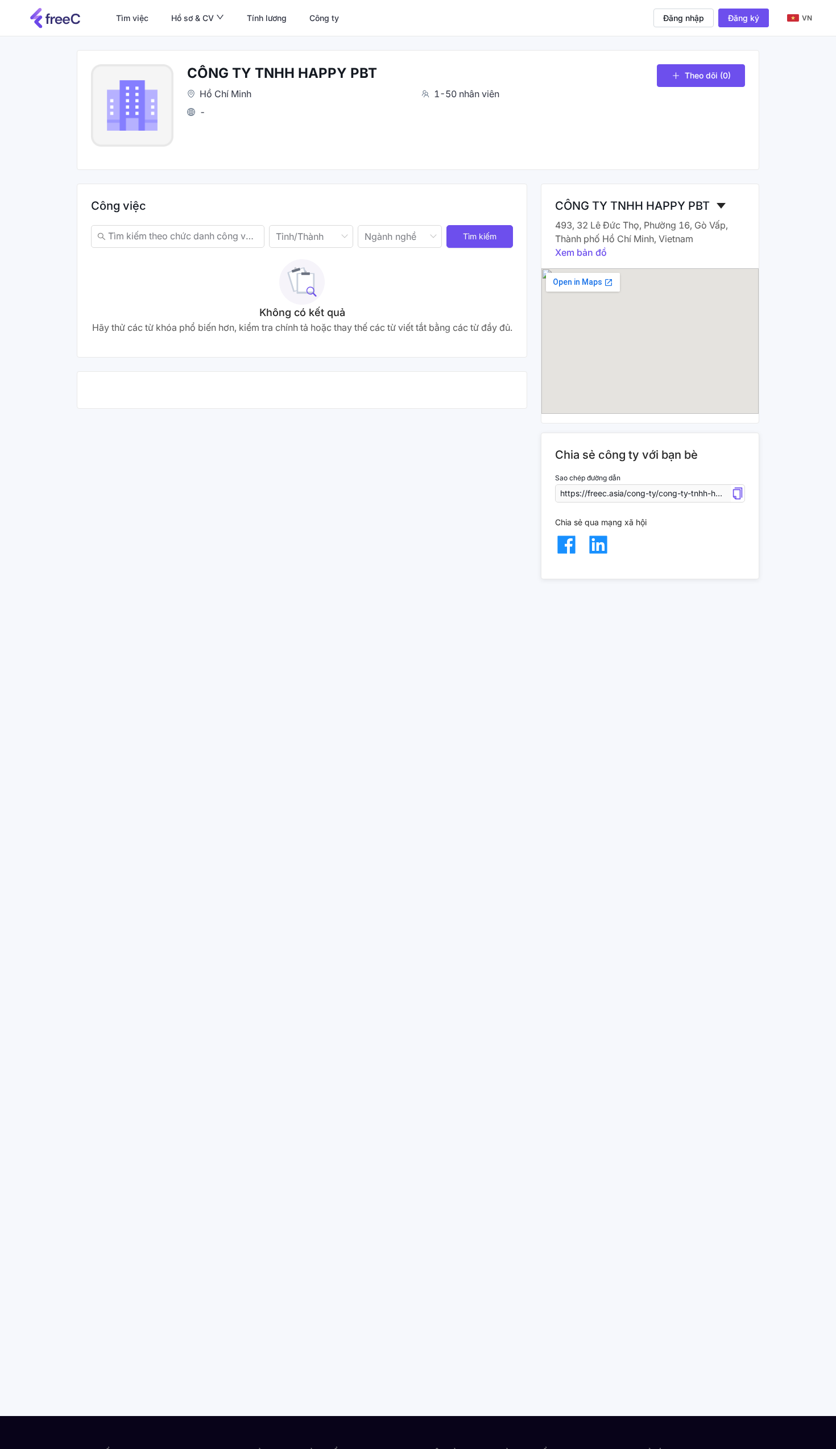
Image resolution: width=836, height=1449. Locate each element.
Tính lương (267, 18)
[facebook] (566, 544)
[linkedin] (598, 544)
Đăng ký (743, 18)
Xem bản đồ (581, 252)
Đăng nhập (683, 18)
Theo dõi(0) (708, 75)
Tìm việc (132, 18)
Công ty (324, 18)
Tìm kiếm (479, 236)
